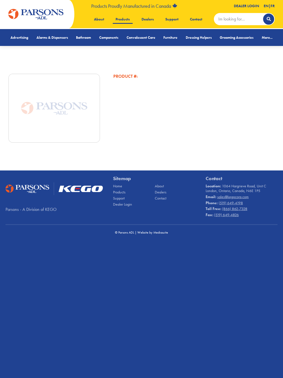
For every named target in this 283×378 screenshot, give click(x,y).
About (99, 19)
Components (108, 37)
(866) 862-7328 (234, 208)
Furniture (170, 37)
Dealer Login (246, 5)
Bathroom (83, 37)
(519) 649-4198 (231, 202)
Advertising (19, 37)
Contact (196, 19)
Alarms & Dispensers (52, 37)
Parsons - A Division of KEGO (31, 209)
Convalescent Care (141, 37)
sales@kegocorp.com (233, 196)
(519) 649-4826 (226, 214)
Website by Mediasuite (152, 232)
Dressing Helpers (199, 37)
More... (267, 37)
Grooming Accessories (236, 37)
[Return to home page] (36, 14)
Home (117, 185)
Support (172, 19)
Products (123, 19)
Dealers (148, 19)
